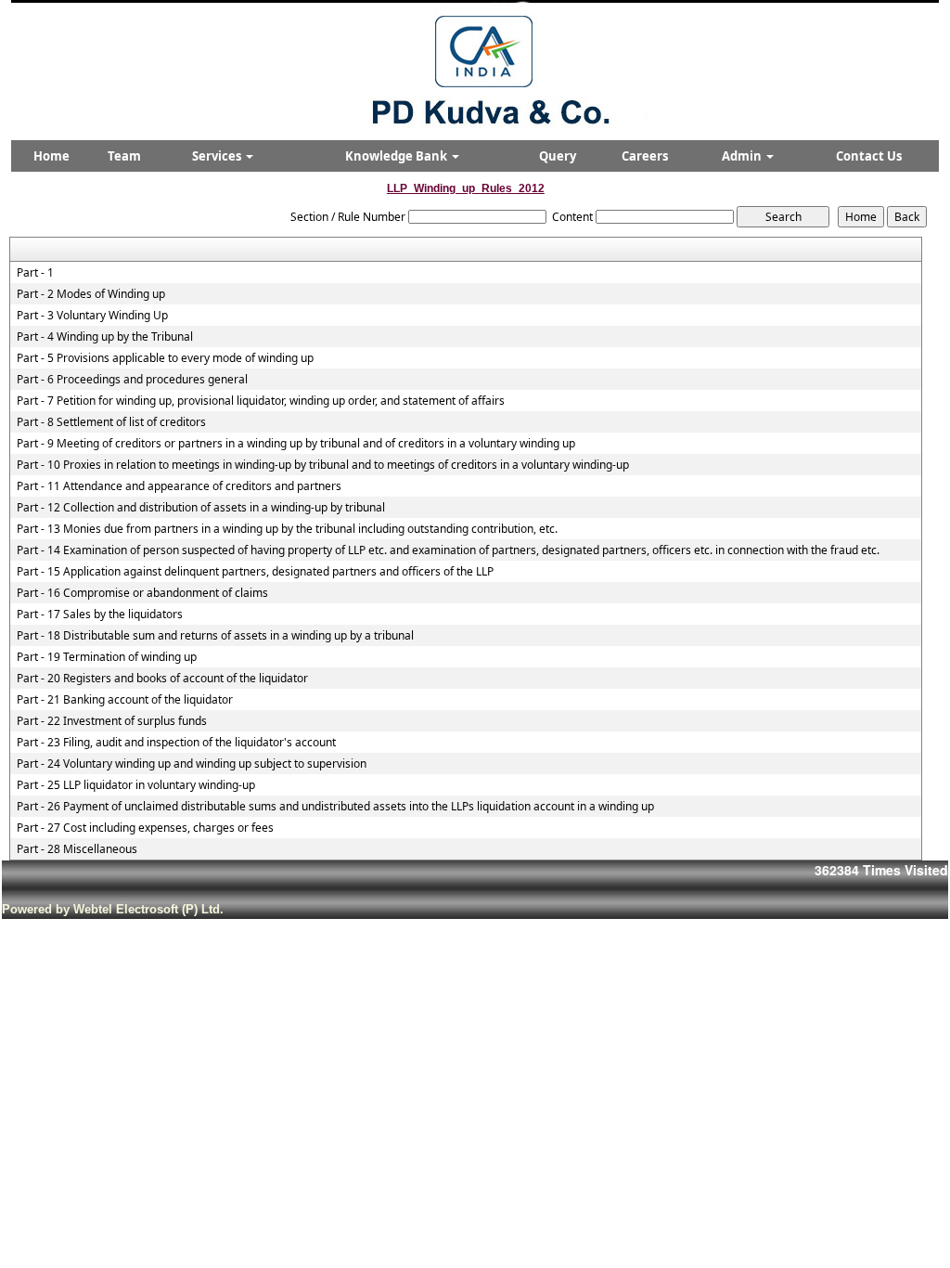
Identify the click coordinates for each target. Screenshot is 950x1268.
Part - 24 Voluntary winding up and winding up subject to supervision (191, 764)
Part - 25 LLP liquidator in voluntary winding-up (136, 785)
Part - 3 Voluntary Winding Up (92, 315)
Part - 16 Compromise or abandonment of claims (142, 593)
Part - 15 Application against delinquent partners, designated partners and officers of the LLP (255, 571)
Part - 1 (35, 272)
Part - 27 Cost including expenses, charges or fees (145, 828)
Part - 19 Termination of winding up (107, 657)
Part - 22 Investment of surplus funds (112, 721)
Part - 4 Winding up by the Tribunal (105, 337)
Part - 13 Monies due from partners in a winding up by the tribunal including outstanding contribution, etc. (287, 529)
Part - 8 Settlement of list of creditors (111, 422)
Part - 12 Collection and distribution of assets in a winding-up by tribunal (201, 507)
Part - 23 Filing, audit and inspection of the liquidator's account (176, 742)
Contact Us (869, 156)
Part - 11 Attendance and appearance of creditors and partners (179, 486)
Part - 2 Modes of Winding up (91, 294)
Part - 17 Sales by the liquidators (100, 614)
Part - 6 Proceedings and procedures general (132, 379)
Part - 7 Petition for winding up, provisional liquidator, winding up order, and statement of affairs (261, 401)
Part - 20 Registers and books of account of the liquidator (162, 678)
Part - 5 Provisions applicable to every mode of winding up (165, 358)
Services (218, 156)
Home (51, 156)
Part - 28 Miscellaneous (77, 849)
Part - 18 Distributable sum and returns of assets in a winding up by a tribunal (215, 635)
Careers (645, 156)
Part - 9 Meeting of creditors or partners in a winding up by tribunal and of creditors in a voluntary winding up (296, 443)
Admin (743, 156)
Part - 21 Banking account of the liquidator (125, 699)
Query (557, 156)
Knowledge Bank (397, 156)
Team (124, 156)
